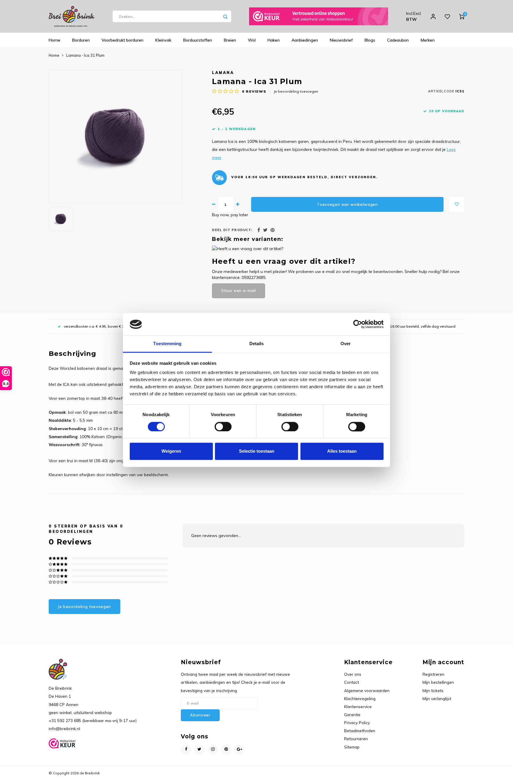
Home (54, 40)
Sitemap (352, 746)
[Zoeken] (225, 16)
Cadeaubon (398, 40)
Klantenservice (358, 706)
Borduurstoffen (197, 40)
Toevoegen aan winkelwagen (347, 204)
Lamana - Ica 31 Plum (85, 55)
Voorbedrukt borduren (122, 40)
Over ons (352, 674)
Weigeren (171, 451)
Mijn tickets (433, 690)
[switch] (223, 427)
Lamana (223, 72)
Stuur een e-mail (238, 290)
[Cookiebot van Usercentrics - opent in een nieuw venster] (358, 324)
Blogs (370, 40)
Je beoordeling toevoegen (296, 91)
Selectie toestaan (256, 451)
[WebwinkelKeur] (318, 16)
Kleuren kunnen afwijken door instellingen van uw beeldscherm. (109, 474)
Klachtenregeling (360, 698)
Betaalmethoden (359, 730)
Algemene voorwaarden (367, 690)
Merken (428, 40)
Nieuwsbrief (341, 40)
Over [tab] (346, 343)
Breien (230, 40)
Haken (273, 40)
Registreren (433, 674)
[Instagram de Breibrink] (213, 749)
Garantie (352, 714)
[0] (461, 16)
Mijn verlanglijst (436, 698)
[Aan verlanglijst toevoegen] (456, 204)
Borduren (81, 40)
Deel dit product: (232, 230)
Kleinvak (163, 40)
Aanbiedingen (305, 40)
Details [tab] (256, 343)
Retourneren (356, 738)
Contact (351, 682)
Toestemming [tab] (167, 343)
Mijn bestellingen (438, 682)
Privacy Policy (357, 722)
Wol (252, 40)
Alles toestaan (342, 451)
